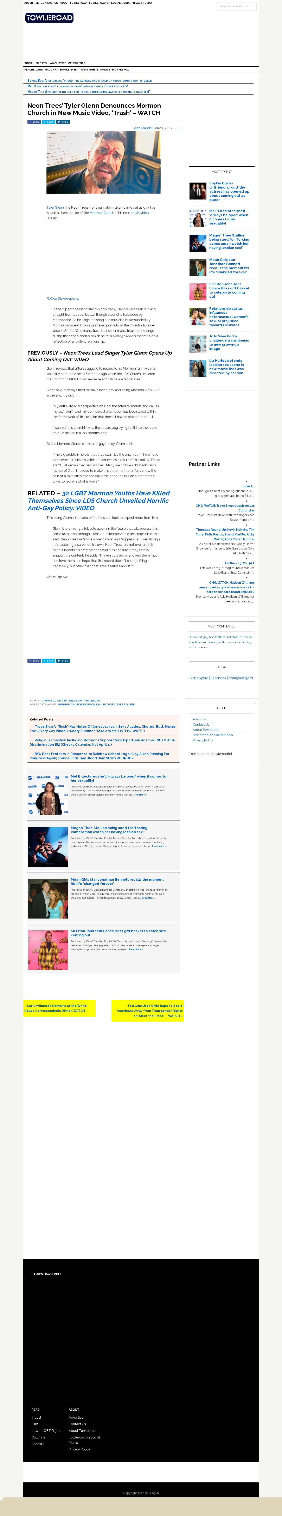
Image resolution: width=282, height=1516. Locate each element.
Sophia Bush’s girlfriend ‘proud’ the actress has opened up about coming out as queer (89, 80)
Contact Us (201, 724)
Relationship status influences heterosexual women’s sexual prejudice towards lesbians (229, 316)
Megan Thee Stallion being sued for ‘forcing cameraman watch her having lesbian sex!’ (88, 92)
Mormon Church (102, 213)
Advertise (199, 719)
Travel (36, 1417)
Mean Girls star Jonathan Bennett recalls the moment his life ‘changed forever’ (229, 266)
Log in (154, 1493)
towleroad (91, 700)
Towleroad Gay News (142, 18)
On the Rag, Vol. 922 (240, 563)
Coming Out (49, 700)
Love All (249, 486)
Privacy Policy (203, 740)
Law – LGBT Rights (46, 1431)
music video (139, 213)
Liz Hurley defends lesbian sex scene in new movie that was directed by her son (226, 366)
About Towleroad (205, 730)
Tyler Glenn (55, 207)
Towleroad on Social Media (213, 735)
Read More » (141, 794)
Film (35, 1424)
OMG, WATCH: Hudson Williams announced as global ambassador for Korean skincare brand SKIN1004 (227, 587)
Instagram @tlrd (241, 678)
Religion (75, 700)
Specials (38, 1444)
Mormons (90, 704)
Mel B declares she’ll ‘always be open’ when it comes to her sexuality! (77, 86)
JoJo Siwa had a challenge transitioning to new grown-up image (229, 342)
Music (63, 700)
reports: (62, 298)
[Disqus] (103, 1087)
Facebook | (220, 678)
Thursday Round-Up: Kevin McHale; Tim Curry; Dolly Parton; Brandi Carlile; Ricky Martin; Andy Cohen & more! (225, 534)
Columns (38, 1437)
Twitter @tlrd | (200, 678)
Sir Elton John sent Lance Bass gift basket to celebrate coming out (229, 290)
